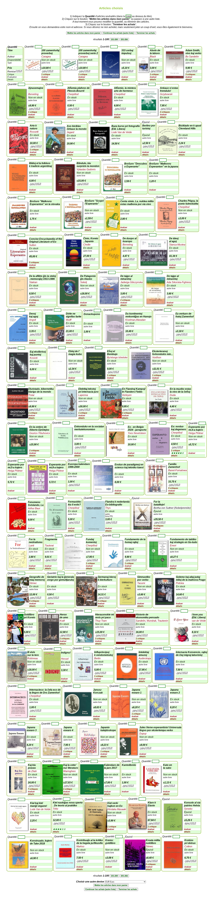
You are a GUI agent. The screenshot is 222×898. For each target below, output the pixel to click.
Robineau (32, 658)
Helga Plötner (195, 433)
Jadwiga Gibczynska (131, 282)
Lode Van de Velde (121, 132)
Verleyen (127, 395)
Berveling (33, 94)
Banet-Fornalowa (177, 470)
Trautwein (162, 620)
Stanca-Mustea (177, 244)
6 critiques (34, 601)
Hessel (65, 659)
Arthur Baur (34, 508)
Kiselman (130, 320)
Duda (173, 395)
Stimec (33, 583)
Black (153, 56)
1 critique (45, 74)
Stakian (33, 282)
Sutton (32, 245)
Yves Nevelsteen (137, 433)
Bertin (97, 658)
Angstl (32, 320)
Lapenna (83, 395)
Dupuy (142, 733)
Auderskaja (145, 658)
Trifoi (55, 809)
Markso (80, 846)
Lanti (31, 545)
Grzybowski (166, 94)
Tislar (31, 395)
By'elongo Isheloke (117, 357)
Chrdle (86, 244)
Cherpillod (73, 94)
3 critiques (190, 74)
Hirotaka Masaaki (116, 809)
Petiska (180, 583)
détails (44, 79)
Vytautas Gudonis (86, 169)
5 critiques (34, 262)
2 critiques (165, 112)
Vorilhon (156, 357)
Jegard (70, 132)
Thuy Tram (101, 620)
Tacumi (141, 583)
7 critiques (33, 789)
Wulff (68, 320)
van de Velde (199, 620)
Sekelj (83, 282)
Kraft (62, 620)
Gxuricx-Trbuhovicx (39, 433)
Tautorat (49, 545)
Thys (108, 508)
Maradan (141, 320)
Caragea (46, 56)
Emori (173, 545)
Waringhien (69, 771)
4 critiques (173, 488)
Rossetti (34, 132)
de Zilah (32, 771)
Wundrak (151, 620)
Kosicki (34, 358)
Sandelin (140, 620)
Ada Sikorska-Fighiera (179, 282)
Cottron (188, 846)
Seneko (188, 809)
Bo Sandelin (192, 56)
